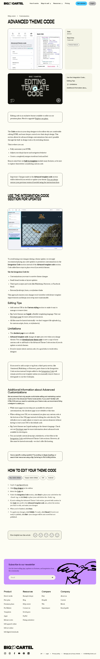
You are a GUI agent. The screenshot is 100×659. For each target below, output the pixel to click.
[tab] (15, 478)
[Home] (13, 3)
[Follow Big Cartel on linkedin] (28, 653)
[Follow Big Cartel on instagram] (5, 653)
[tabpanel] (35, 503)
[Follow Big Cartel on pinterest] (24, 653)
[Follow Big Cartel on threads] (10, 653)
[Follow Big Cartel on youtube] (19, 653)
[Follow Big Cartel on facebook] (14, 653)
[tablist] (35, 478)
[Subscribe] (52, 577)
